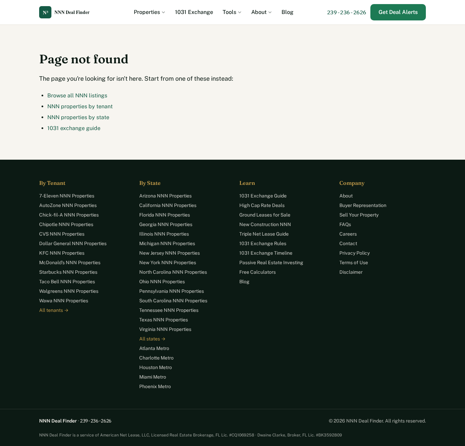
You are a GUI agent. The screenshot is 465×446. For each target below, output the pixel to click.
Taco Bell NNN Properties (67, 281)
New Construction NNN (265, 224)
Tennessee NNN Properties (168, 310)
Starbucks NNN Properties (68, 272)
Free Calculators (257, 272)
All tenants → (53, 310)
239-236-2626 (346, 12)
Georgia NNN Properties (165, 224)
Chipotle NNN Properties (66, 224)
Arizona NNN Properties (165, 195)
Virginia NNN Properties (165, 329)
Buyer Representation (362, 205)
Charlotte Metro (156, 358)
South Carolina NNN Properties (173, 300)
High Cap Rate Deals (262, 205)
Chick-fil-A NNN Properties (69, 215)
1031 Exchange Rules (262, 243)
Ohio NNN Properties (162, 281)
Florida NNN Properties (164, 215)
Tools (229, 12)
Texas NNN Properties (163, 319)
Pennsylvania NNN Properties (171, 291)
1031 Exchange (194, 12)
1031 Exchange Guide (263, 195)
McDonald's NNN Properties (69, 262)
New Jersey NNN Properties (169, 253)
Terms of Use (353, 262)
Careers (348, 234)
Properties (147, 12)
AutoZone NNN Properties (68, 205)
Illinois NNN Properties (164, 234)
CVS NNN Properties (61, 234)
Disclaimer (351, 272)
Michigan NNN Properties (167, 243)
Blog (287, 12)
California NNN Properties (167, 205)
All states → (152, 338)
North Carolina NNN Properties (173, 272)
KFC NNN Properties (61, 253)
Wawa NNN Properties (63, 300)
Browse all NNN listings (77, 95)
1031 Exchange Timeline (265, 253)
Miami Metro (152, 377)
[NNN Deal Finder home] (69, 12)
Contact (348, 243)
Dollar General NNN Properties (73, 243)
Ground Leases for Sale (264, 215)
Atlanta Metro (154, 348)
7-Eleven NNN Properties (66, 195)
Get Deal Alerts (398, 12)
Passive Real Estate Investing (271, 262)
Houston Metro (155, 367)
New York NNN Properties (167, 262)
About (259, 12)
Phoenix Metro (155, 386)
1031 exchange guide (73, 128)
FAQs (345, 224)
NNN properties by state (78, 117)
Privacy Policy (354, 253)
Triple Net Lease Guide (264, 234)
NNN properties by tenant (80, 106)
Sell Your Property (359, 215)
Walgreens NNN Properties (68, 291)
